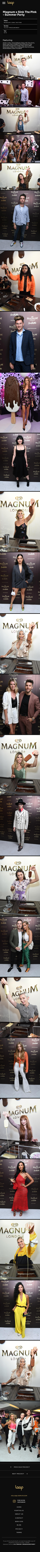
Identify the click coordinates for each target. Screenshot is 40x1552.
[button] (3, 3)
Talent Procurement (12, 27)
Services (19, 1521)
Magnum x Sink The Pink (13, 22)
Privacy (19, 1529)
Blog (19, 1525)
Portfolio (19, 1510)
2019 (5, 32)
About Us (19, 1514)
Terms (19, 1532)
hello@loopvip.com (19, 1495)
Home (19, 1507)
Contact (19, 1518)
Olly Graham (18, 1544)
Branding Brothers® (28, 1544)
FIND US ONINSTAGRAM (21, 1501)
